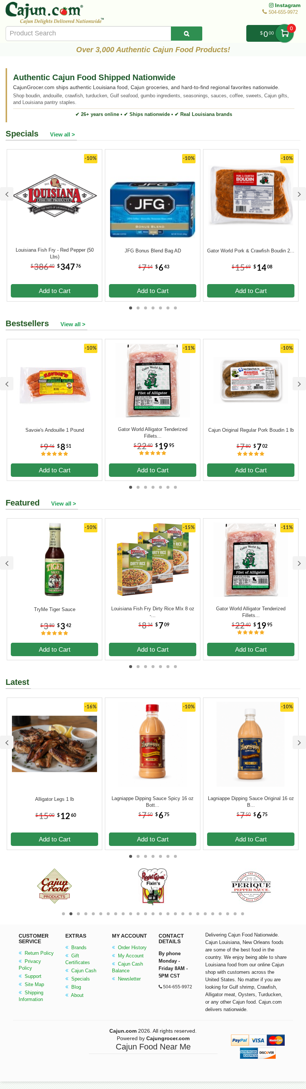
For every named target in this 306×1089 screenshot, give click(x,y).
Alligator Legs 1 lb (54, 799)
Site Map (33, 984)
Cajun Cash (83, 970)
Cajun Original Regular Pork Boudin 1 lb (251, 430)
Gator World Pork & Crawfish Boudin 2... (250, 251)
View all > (62, 134)
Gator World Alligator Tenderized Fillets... (152, 433)
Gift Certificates (77, 959)
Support (32, 976)
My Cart (284, 33)
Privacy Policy (30, 965)
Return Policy (38, 953)
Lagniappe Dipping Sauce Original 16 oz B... (251, 802)
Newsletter (128, 979)
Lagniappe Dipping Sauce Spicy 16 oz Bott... (153, 802)
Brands (78, 947)
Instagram (287, 5)
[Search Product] (186, 33)
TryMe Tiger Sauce (54, 609)
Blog (75, 987)
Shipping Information (31, 996)
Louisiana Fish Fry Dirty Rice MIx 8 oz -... (152, 612)
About (77, 995)
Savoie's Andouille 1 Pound (54, 430)
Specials (80, 979)
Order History (131, 947)
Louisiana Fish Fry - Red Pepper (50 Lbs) (55, 253)
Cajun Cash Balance (127, 967)
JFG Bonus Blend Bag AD (153, 251)
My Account (130, 956)
